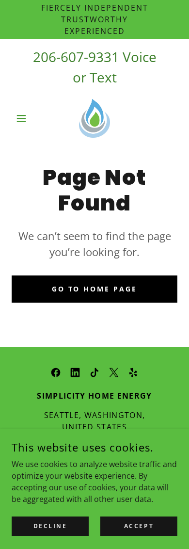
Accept (139, 526)
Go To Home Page (95, 288)
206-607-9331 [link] (76, 57)
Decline (50, 526)
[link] (94, 118)
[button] (24, 118)
